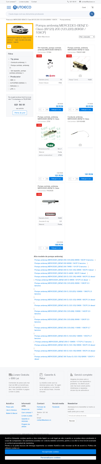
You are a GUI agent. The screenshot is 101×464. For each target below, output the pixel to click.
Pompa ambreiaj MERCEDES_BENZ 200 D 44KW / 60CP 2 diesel (60, 273)
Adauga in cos (56, 109)
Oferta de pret (19, 113)
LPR (12, 89)
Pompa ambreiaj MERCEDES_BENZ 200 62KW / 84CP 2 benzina (60, 263)
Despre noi (25, 409)
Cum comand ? (11, 2)
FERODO (14, 86)
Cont (84, 7)
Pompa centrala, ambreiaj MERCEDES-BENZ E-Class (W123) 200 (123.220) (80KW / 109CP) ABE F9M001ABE (79, 51)
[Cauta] (92, 14)
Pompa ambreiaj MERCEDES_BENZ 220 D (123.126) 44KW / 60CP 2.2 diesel (64, 276)
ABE (12, 80)
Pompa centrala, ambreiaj (19, 66)
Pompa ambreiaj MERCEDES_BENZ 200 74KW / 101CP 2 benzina (60, 266)
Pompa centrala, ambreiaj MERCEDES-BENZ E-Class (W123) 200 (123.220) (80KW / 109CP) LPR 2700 (49, 120)
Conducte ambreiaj (18, 62)
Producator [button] (15, 77)
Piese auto (10, 407)
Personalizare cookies (50, 458)
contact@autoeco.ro (88, 2)
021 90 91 (72, 2)
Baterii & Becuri (11, 413)
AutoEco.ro (28, 434)
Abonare (72, 421)
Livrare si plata (24, 2)
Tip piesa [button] (14, 59)
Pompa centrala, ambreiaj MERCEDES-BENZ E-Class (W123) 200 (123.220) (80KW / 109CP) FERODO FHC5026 (49, 189)
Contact (34, 2)
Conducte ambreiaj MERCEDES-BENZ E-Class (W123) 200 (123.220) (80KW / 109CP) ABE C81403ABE (79, 120)
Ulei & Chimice (11, 410)
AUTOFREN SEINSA (18, 83)
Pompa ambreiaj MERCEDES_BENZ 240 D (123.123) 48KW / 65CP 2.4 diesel (64, 300)
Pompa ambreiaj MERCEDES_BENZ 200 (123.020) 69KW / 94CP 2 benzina (63, 260)
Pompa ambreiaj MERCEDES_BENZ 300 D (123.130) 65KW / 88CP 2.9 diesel (64, 351)
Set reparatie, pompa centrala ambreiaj (17, 72)
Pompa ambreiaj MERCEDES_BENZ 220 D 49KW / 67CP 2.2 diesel (61, 280)
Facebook (55, 407)
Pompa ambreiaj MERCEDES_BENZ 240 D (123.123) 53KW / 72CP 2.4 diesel (64, 305)
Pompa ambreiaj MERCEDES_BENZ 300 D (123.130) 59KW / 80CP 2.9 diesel (64, 345)
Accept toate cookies (50, 452)
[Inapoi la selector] (9, 46)
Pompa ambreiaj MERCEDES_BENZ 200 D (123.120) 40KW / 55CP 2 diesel (64, 270)
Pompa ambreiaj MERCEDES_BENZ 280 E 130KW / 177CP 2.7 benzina (63, 342)
